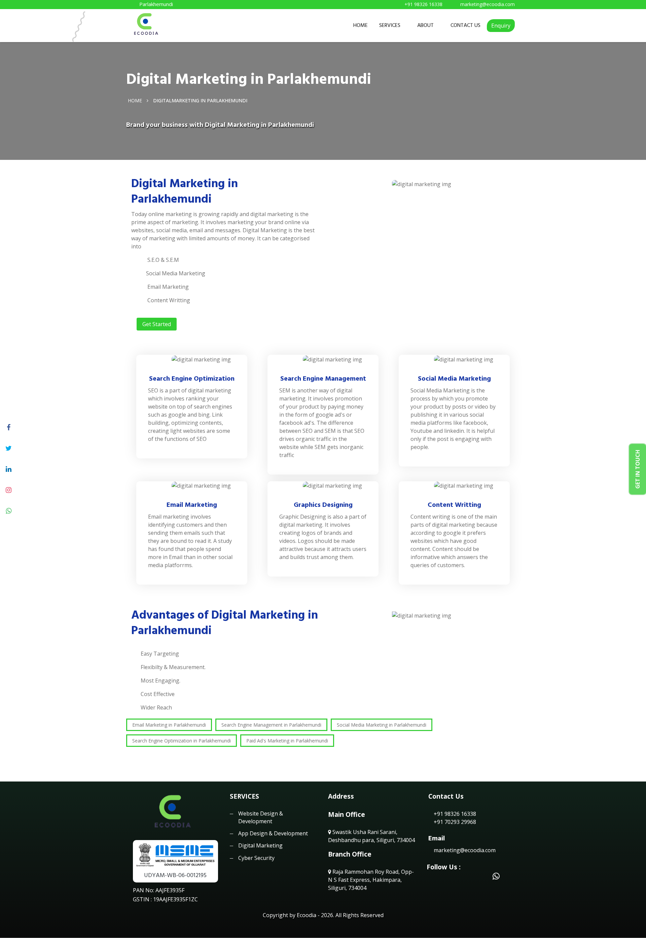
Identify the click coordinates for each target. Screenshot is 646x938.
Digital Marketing (260, 845)
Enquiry (500, 25)
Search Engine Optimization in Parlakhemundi (181, 740)
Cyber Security (256, 858)
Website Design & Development (260, 817)
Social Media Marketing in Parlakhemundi (381, 725)
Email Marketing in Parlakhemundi (169, 725)
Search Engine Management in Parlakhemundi (271, 725)
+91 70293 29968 (454, 822)
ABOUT (425, 25)
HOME (360, 25)
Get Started (156, 324)
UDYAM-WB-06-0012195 (175, 875)
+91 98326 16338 (454, 814)
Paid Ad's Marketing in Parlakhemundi (287, 740)
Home (135, 100)
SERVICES (389, 25)
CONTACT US (465, 25)
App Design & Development (273, 833)
